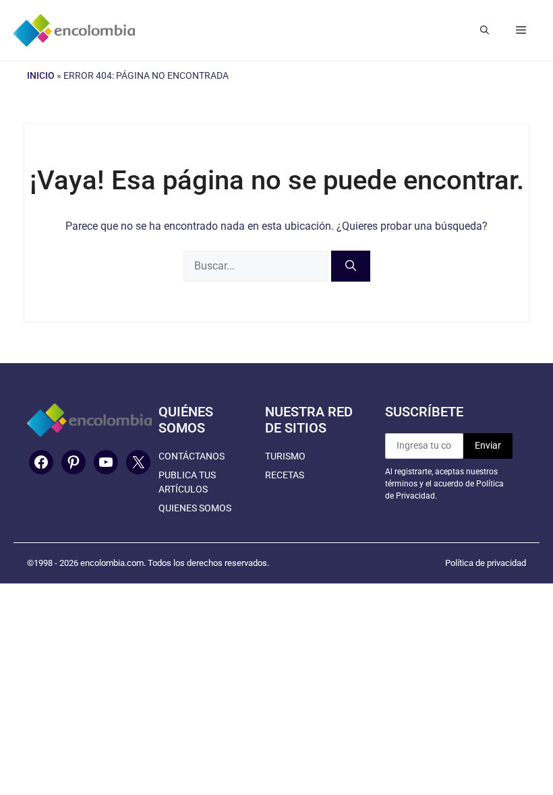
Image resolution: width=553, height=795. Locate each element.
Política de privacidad (485, 563)
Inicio (41, 75)
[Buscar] (350, 266)
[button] (484, 30)
